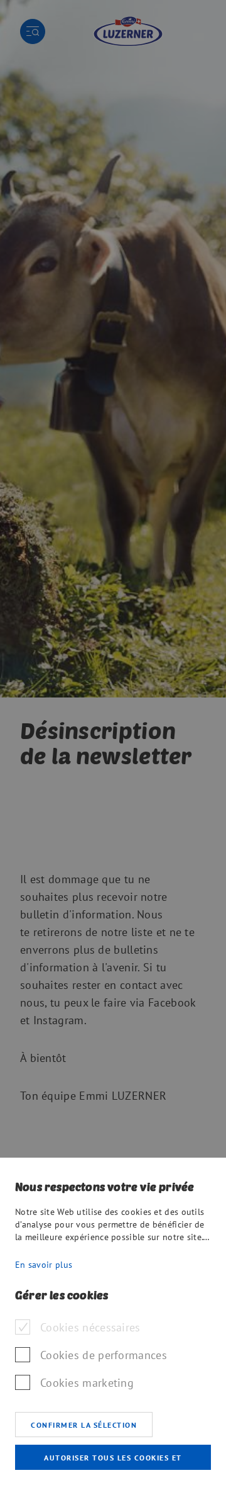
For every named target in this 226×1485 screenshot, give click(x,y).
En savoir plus (43, 1264)
